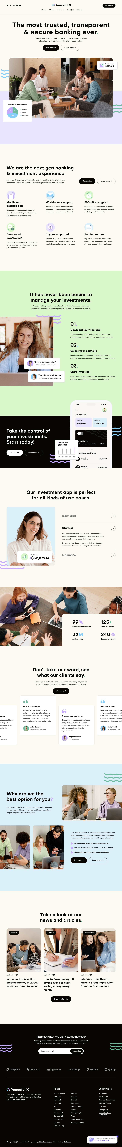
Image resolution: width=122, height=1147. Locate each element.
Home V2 (57, 1100)
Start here (103, 1093)
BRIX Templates (45, 1142)
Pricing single (76, 1113)
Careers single (59, 1126)
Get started (109, 5)
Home (43, 10)
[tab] (88, 518)
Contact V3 (58, 1119)
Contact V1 (58, 1113)
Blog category (76, 1106)
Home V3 (57, 1103)
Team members (77, 1119)
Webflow (67, 1142)
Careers (57, 1122)
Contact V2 (58, 1116)
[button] (60, 10)
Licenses (102, 1106)
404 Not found (105, 1103)
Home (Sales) (59, 1093)
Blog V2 (74, 1097)
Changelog (103, 1110)
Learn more (70, 48)
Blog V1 (74, 1093)
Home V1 (57, 1097)
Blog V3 (74, 1100)
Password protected (107, 1100)
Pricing (79, 10)
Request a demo (77, 1122)
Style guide (103, 1097)
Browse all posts (61, 999)
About (51, 10)
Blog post (75, 1103)
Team (73, 1116)
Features (57, 1110)
